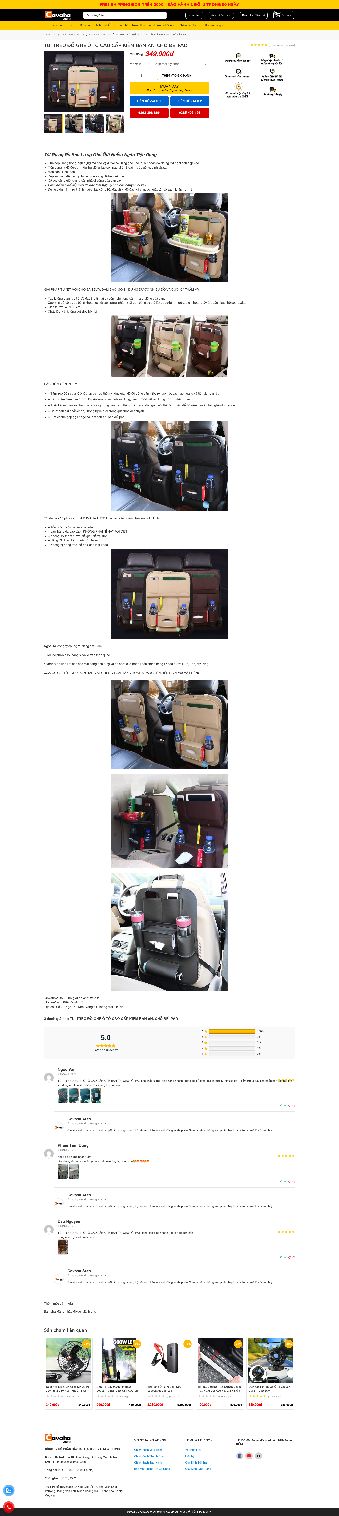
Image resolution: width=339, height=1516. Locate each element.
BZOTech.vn (204, 1512)
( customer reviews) (282, 45)
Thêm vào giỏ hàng (176, 75)
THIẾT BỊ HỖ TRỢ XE (72, 35)
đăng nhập (64, 1311)
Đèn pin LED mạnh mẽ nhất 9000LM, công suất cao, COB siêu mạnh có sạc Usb (118, 1391)
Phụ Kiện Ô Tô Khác (100, 35)
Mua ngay (169, 88)
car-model (136, 64)
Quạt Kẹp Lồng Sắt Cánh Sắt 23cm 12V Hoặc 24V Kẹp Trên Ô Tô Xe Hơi (67, 1391)
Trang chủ (50, 35)
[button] (291, 1374)
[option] (53, 123)
